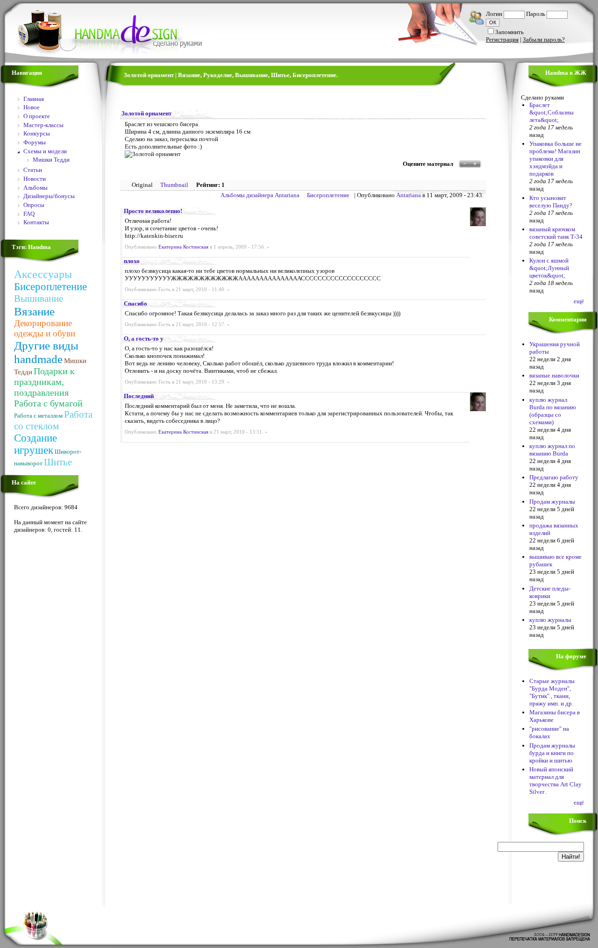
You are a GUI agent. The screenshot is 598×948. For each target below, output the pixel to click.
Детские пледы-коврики (549, 592)
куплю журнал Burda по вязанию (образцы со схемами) (552, 411)
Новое (31, 107)
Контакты (36, 222)
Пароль (535, 13)
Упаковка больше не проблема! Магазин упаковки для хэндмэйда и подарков (555, 158)
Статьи (32, 169)
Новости (34, 178)
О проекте (36, 116)
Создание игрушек (35, 444)
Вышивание (38, 298)
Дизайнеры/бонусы (49, 196)
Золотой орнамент (146, 113)
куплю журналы (550, 619)
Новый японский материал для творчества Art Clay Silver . (555, 780)
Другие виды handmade (46, 352)
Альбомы (35, 187)
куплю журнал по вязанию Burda (552, 449)
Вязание (34, 311)
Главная (33, 98)
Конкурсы (36, 133)
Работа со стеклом (53, 420)
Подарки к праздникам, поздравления (44, 382)
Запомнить (509, 32)
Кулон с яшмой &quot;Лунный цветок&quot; (549, 268)
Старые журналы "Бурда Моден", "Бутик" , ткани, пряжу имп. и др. (552, 692)
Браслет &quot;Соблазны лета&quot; (551, 112)
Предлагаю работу (553, 477)
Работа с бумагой (48, 403)
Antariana (408, 195)
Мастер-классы (43, 124)
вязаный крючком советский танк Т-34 (556, 233)
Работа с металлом (38, 415)
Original (142, 184)
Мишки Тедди (51, 159)
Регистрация (502, 39)
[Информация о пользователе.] (478, 224)
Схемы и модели (45, 151)
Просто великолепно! (153, 210)
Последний (139, 395)
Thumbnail (174, 184)
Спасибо (135, 303)
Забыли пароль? (544, 39)
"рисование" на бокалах (549, 732)
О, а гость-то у (144, 338)
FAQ (29, 213)
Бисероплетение (50, 286)
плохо (132, 260)
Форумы (34, 142)
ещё (579, 301)
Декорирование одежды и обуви (44, 328)
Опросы (33, 204)
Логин (494, 13)
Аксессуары (43, 274)
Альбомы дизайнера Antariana (260, 195)
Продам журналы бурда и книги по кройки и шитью (552, 753)
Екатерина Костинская (183, 246)
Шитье (58, 462)
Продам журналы (552, 501)
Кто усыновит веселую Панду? (550, 201)
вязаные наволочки (554, 375)
